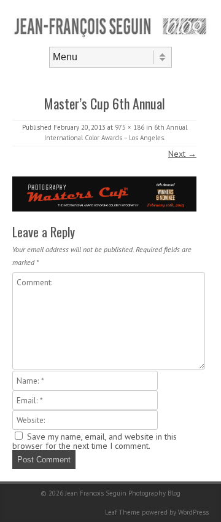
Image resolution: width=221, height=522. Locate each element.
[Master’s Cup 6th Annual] (104, 194)
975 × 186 (129, 127)
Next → (182, 153)
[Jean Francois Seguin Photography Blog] (110, 36)
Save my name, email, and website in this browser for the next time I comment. (94, 441)
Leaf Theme (122, 512)
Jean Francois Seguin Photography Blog (122, 493)
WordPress (193, 512)
